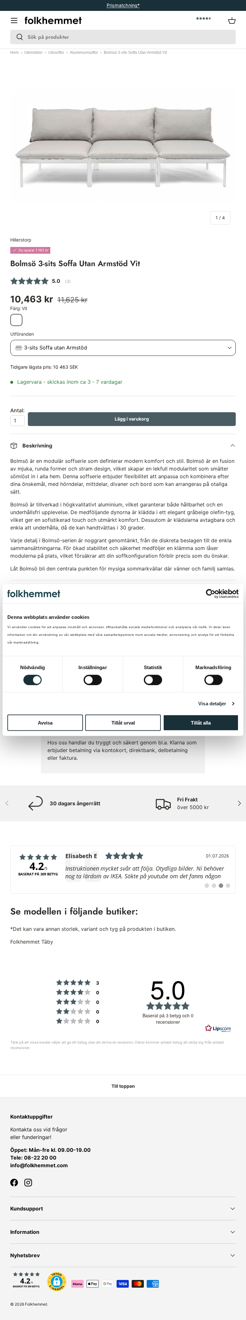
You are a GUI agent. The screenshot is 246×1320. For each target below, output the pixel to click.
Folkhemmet (36, 1304)
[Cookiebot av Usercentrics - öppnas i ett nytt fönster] (211, 593)
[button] (232, 20)
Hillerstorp (20, 239)
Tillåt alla (201, 723)
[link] (123, 870)
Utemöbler (33, 52)
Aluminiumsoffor (84, 52)
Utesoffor (56, 52)
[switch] (93, 680)
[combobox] (123, 37)
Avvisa (45, 723)
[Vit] (16, 320)
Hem (14, 52)
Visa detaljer (212, 703)
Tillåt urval (123, 723)
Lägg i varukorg (132, 419)
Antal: (17, 410)
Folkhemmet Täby (31, 942)
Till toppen (123, 1086)
